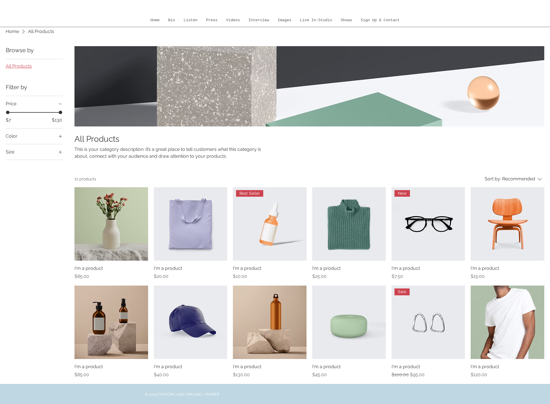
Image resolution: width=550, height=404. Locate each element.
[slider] (7, 112)
